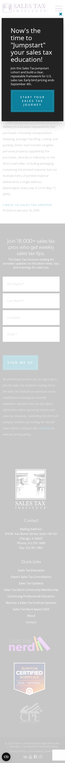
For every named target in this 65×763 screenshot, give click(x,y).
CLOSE (59, 12)
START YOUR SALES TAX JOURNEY (32, 100)
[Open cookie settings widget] (6, 757)
